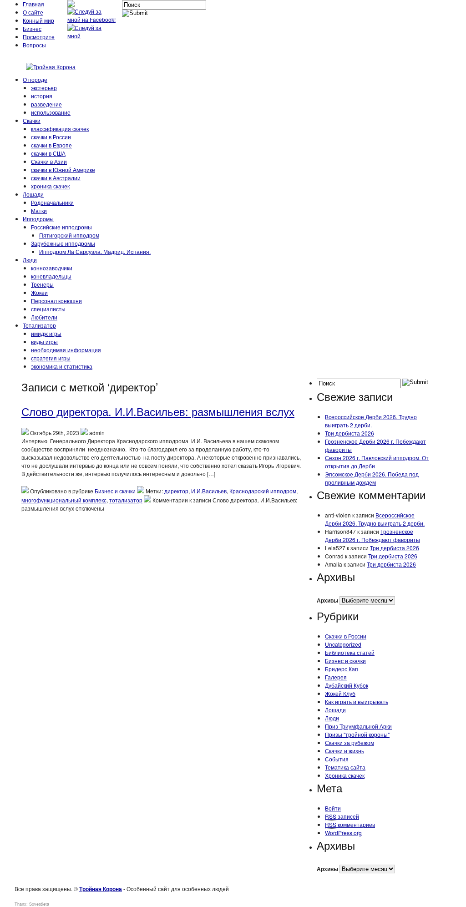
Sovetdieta (39, 904)
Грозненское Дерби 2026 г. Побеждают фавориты (372, 535)
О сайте (33, 12)
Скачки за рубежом (349, 742)
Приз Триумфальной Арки (358, 726)
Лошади (33, 194)
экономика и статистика (61, 366)
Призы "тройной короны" (357, 734)
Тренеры (42, 284)
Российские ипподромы (61, 227)
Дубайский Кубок (346, 685)
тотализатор (125, 500)
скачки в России (51, 137)
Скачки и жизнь (344, 751)
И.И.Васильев (209, 491)
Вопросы (34, 45)
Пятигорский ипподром (69, 235)
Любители (44, 317)
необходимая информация (66, 350)
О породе (35, 79)
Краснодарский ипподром (262, 491)
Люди (30, 259)
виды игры (44, 341)
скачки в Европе (51, 145)
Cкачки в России (345, 636)
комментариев (350, 824)
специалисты (48, 309)
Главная (33, 4)
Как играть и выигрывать (356, 701)
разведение (46, 104)
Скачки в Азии (49, 161)
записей (342, 816)
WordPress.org (343, 832)
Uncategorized (343, 644)
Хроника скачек (345, 775)
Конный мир (38, 20)
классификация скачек (60, 128)
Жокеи (39, 292)
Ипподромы (38, 219)
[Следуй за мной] (92, 36)
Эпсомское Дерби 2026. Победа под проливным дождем (372, 478)
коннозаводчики (51, 268)
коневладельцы (51, 276)
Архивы (327, 600)
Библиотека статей (350, 652)
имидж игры (46, 333)
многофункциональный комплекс (63, 500)
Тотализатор (39, 325)
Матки (39, 210)
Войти (333, 808)
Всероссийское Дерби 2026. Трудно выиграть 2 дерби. (371, 421)
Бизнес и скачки (115, 491)
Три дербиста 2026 (349, 433)
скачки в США (48, 153)
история (41, 96)
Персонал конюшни (56, 300)
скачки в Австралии (56, 178)
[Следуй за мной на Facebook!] (92, 19)
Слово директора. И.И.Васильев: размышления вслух (157, 411)
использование (51, 112)
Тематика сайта (345, 767)
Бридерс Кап (341, 669)
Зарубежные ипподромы (63, 243)
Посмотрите (39, 37)
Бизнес (32, 28)
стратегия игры (51, 358)
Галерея (336, 677)
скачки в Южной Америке (63, 169)
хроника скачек (50, 186)
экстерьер (44, 87)
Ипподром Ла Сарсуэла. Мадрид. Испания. (95, 251)
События (337, 759)
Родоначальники (52, 202)
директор (176, 491)
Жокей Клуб (340, 693)
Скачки (32, 120)
